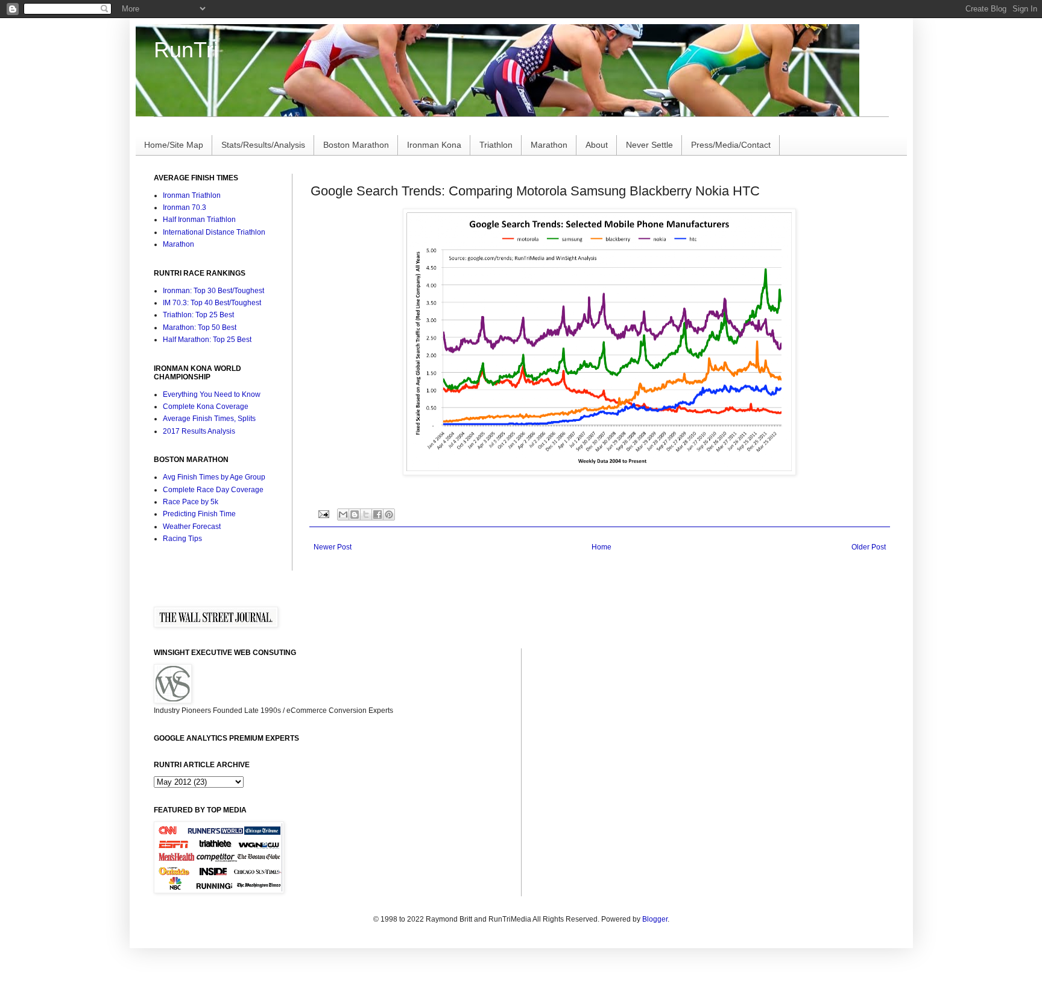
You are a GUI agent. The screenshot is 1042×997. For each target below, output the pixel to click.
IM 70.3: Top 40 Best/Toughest (212, 303)
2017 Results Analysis (199, 431)
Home (601, 547)
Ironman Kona (434, 145)
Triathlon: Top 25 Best (198, 315)
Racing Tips (182, 538)
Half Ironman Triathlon (199, 219)
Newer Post (333, 547)
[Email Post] (323, 513)
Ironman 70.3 (184, 207)
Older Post (868, 547)
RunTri (186, 49)
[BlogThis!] (355, 514)
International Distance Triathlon (214, 232)
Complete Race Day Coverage (213, 490)
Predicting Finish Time (199, 514)
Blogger (655, 919)
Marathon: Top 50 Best (199, 327)
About (597, 145)
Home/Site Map (173, 145)
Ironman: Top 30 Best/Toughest (213, 290)
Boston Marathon (356, 145)
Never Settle (649, 145)
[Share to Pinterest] (389, 514)
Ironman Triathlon (192, 195)
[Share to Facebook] (377, 514)
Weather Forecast (192, 526)
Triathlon (496, 145)
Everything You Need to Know (211, 394)
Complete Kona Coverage (205, 406)
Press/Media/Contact (731, 145)
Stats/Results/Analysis (263, 145)
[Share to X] (366, 514)
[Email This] (343, 514)
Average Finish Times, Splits (209, 418)
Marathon (549, 145)
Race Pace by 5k (190, 502)
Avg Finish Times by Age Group (214, 477)
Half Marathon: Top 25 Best (207, 339)
